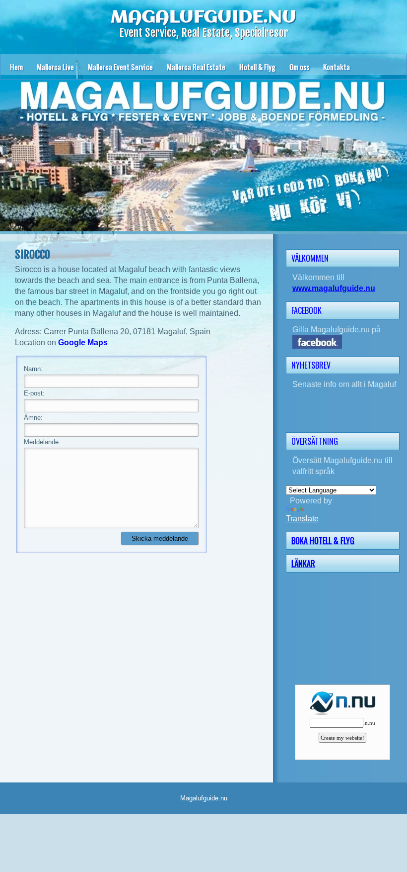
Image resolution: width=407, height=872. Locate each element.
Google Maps (83, 342)
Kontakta (336, 66)
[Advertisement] (346, 627)
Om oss (299, 66)
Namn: (33, 369)
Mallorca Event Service (120, 66)
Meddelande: (42, 442)
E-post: (34, 393)
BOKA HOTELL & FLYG (322, 541)
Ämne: (33, 417)
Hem (16, 66)
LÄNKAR (303, 564)
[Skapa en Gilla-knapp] (399, 309)
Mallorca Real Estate (196, 66)
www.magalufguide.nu (333, 288)
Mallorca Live (55, 66)
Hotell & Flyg (257, 66)
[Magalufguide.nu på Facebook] (346, 342)
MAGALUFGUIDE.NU (203, 17)
